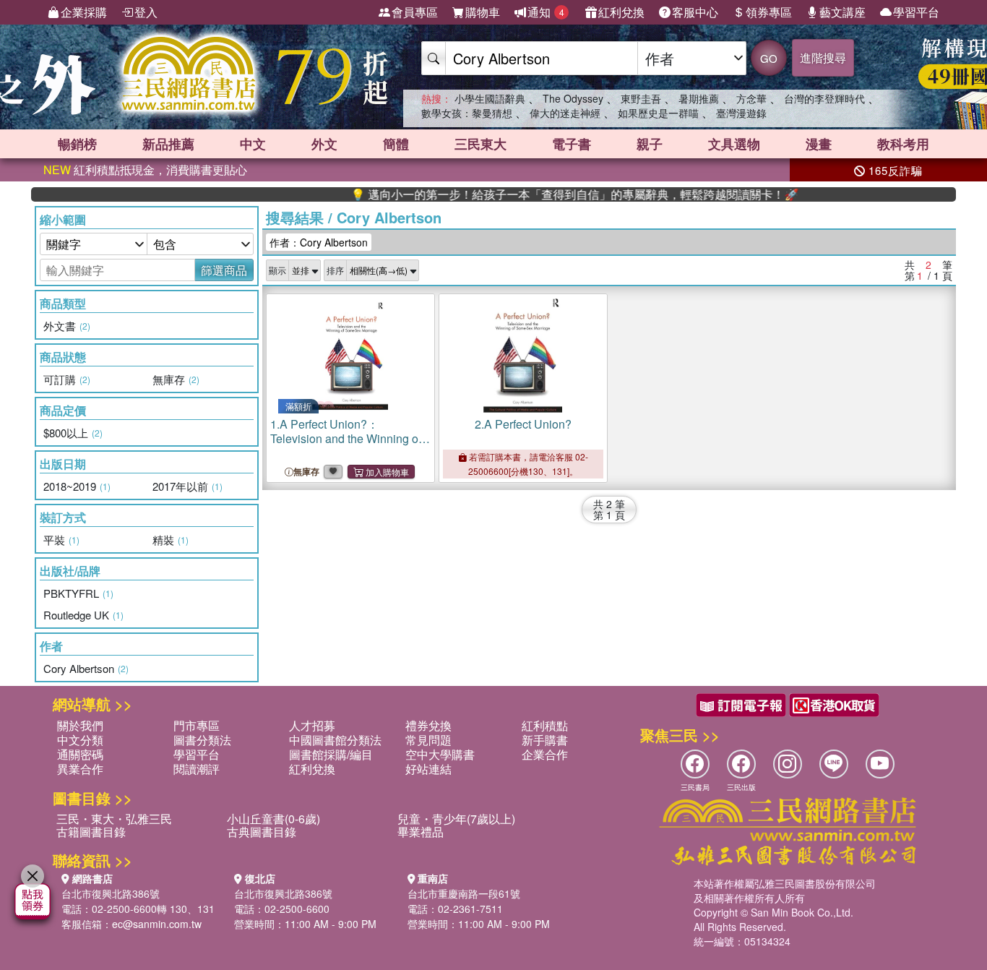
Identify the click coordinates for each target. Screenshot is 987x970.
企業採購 (84, 12)
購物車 (482, 12)
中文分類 (80, 739)
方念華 (751, 98)
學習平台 (916, 12)
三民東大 (480, 143)
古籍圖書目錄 (91, 831)
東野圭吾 (641, 98)
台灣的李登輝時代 (824, 98)
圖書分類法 (202, 739)
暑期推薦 (698, 98)
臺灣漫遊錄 (741, 113)
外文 (324, 143)
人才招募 (312, 725)
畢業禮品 (420, 831)
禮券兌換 (428, 725)
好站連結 (428, 768)
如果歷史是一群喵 (658, 113)
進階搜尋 (823, 57)
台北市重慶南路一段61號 (464, 893)
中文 (253, 143)
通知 (545, 12)
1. (345, 438)
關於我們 (80, 725)
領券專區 (769, 12)
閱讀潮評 (196, 768)
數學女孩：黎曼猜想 (466, 113)
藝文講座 (842, 12)
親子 (650, 143)
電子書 (571, 143)
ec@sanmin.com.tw (157, 924)
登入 (146, 12)
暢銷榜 (77, 143)
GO (768, 58)
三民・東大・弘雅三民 (114, 818)
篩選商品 (224, 270)
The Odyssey (573, 98)
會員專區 (415, 12)
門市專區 (196, 725)
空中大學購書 (440, 754)
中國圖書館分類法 (335, 739)
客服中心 (695, 12)
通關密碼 (80, 754)
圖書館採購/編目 (331, 754)
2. (523, 424)
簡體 (396, 143)
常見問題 (428, 739)
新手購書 (545, 739)
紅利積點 (545, 725)
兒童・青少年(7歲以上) (456, 818)
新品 (168, 143)
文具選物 (734, 143)
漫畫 (819, 143)
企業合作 (545, 754)
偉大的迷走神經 (565, 113)
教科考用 (903, 143)
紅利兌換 (621, 12)
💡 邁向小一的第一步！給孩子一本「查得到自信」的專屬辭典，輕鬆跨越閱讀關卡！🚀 (553, 194)
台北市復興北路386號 (110, 893)
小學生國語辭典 (489, 98)
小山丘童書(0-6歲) (273, 818)
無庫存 (306, 471)
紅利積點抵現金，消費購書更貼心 (145, 169)
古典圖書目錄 (261, 831)
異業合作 (80, 768)
